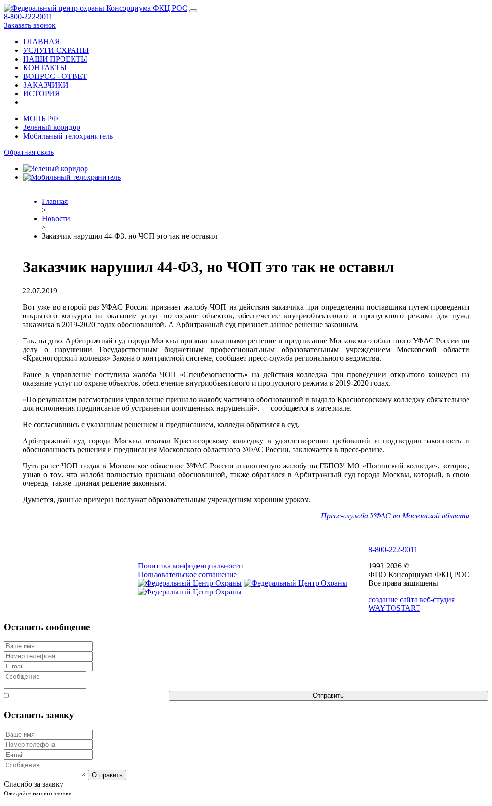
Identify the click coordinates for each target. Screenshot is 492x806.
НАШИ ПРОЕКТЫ (55, 59)
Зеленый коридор (51, 127)
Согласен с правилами (88, 696)
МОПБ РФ (40, 118)
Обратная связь (29, 152)
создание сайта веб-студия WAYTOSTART (412, 603)
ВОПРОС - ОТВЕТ (55, 76)
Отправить (328, 695)
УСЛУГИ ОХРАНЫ (56, 50)
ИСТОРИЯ (41, 93)
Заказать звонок (30, 25)
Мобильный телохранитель (68, 136)
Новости (56, 218)
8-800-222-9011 (28, 17)
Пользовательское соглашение (187, 574)
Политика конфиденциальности (190, 566)
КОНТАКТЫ (45, 67)
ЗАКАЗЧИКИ (46, 85)
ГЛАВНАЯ (41, 42)
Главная (55, 201)
